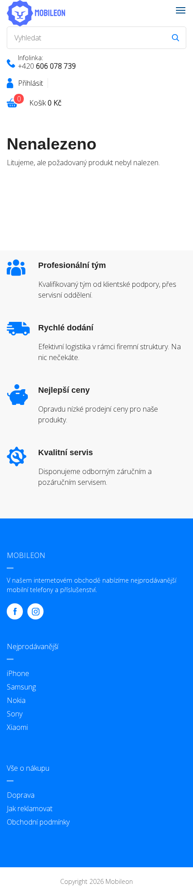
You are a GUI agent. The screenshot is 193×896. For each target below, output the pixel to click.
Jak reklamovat (30, 808)
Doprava (21, 795)
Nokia (16, 700)
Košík (45, 103)
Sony (14, 714)
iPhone (18, 673)
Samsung (21, 687)
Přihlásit (30, 83)
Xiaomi (17, 727)
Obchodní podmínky (38, 822)
